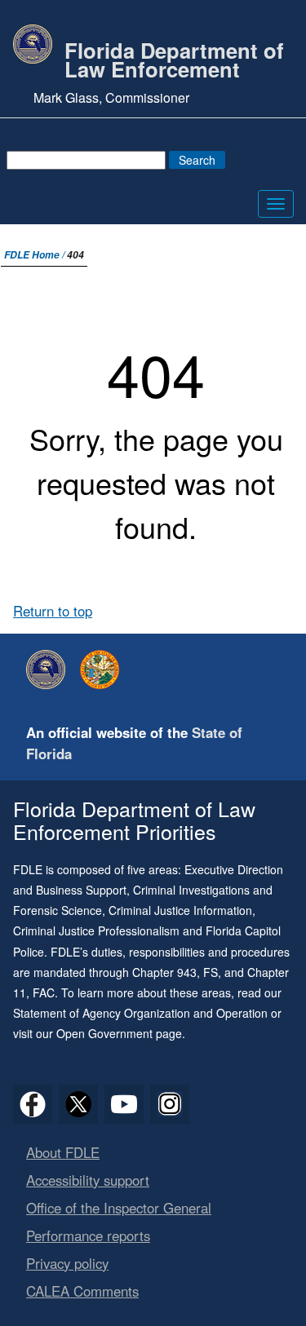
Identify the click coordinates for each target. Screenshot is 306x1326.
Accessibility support (87, 1180)
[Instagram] (169, 1104)
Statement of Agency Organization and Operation (140, 1013)
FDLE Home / (35, 255)
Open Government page (119, 1033)
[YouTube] (124, 1104)
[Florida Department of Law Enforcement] (49, 669)
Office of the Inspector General (118, 1208)
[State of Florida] (103, 669)
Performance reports (88, 1235)
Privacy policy (67, 1263)
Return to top (52, 611)
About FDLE (63, 1152)
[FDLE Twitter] (78, 1104)
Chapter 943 (164, 972)
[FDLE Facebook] (32, 1104)
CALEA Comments (82, 1291)
